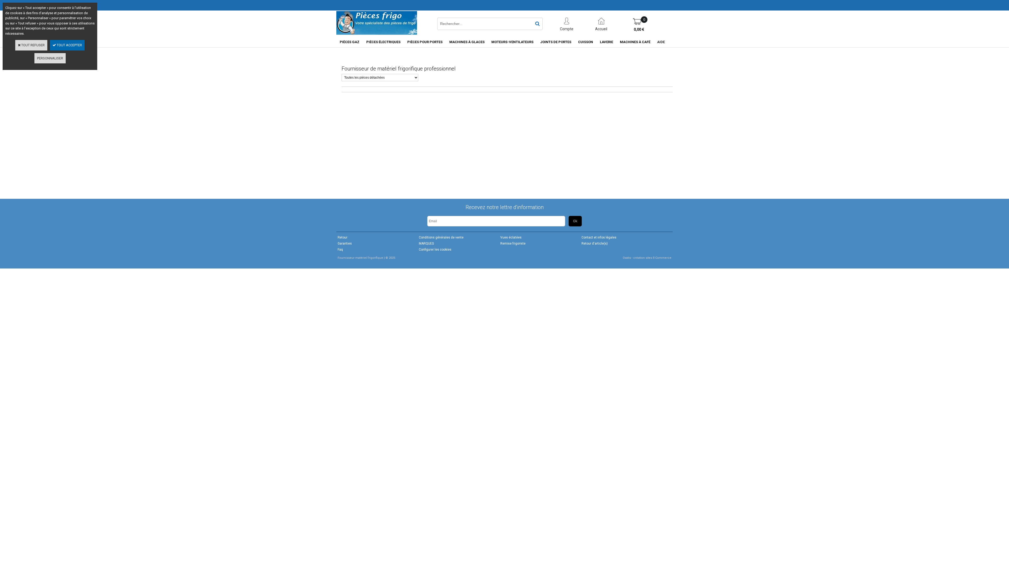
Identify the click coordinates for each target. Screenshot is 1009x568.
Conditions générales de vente (441, 237)
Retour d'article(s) (594, 243)
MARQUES (426, 243)
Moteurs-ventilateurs (512, 42)
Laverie (606, 42)
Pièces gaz (349, 42)
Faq (340, 249)
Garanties (345, 243)
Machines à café (635, 42)
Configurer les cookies (435, 249)
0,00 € (639, 29)
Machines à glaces (467, 42)
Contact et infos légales (598, 237)
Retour (342, 237)
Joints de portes (555, 42)
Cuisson (585, 42)
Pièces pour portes (424, 42)
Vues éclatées (511, 237)
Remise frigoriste (513, 243)
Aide (661, 42)
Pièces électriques (383, 42)
